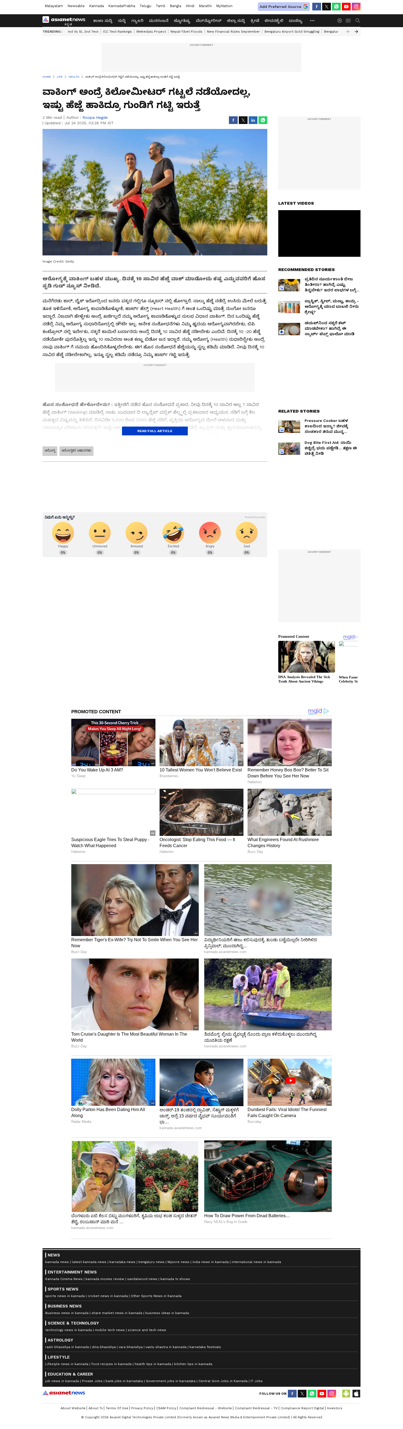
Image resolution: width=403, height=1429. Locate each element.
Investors (334, 1408)
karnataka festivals (205, 1347)
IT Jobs (257, 1381)
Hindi (190, 6)
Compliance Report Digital (302, 1408)
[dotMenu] (312, 20)
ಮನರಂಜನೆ (158, 20)
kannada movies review (105, 1279)
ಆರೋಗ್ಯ (50, 450)
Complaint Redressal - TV (256, 1408)
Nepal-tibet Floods (186, 31)
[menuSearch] (358, 20)
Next (356, 32)
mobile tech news (110, 1330)
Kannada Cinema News (64, 1279)
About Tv (96, 1408)
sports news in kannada (65, 1296)
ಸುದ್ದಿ (122, 20)
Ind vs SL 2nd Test (83, 31)
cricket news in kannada (108, 1296)
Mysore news (178, 1262)
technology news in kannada (68, 1330)
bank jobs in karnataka (124, 1381)
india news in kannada (210, 1262)
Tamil (160, 6)
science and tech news (147, 1330)
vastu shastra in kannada (166, 1347)
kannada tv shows (175, 1279)
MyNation (224, 6)
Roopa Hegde (95, 117)
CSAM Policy (166, 1408)
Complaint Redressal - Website (205, 1408)
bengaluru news (151, 1262)
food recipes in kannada (111, 1364)
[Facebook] (316, 6)
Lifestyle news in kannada (66, 1364)
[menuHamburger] (348, 20)
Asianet (63, 1392)
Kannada (96, 6)
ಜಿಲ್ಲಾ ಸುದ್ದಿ (236, 20)
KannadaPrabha (121, 6)
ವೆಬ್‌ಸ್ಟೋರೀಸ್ (209, 20)
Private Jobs (92, 1381)
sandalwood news (142, 1279)
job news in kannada (62, 1381)
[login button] (341, 20)
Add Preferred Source (280, 6)
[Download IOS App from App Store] (356, 1393)
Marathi (205, 6)
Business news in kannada (67, 1313)
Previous (348, 32)
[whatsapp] (336, 6)
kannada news (57, 1262)
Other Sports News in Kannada (156, 1296)
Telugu (145, 6)
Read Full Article (154, 431)
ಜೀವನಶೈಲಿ (274, 20)
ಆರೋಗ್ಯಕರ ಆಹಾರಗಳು (76, 450)
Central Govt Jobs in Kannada (223, 1381)
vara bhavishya (131, 1347)
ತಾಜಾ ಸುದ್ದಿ (102, 20)
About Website (73, 1408)
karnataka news (122, 1262)
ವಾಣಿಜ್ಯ (295, 20)
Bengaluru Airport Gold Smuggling (292, 31)
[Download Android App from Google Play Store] (346, 1393)
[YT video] (346, 6)
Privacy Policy (142, 1408)
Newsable (76, 6)
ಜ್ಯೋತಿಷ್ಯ (182, 20)
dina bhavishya (104, 1347)
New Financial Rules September (233, 31)
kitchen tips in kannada (193, 1364)
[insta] (356, 6)
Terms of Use (117, 1408)
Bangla (175, 6)
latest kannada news (89, 1262)
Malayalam (54, 6)
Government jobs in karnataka (170, 1381)
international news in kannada (256, 1262)
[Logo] (65, 20)
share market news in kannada (117, 1313)
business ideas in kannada (167, 1313)
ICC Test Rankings (117, 31)
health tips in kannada (153, 1364)
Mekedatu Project (151, 31)
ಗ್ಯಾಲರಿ (137, 20)
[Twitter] (326, 6)
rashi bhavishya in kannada (67, 1347)
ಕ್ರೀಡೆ (255, 20)
